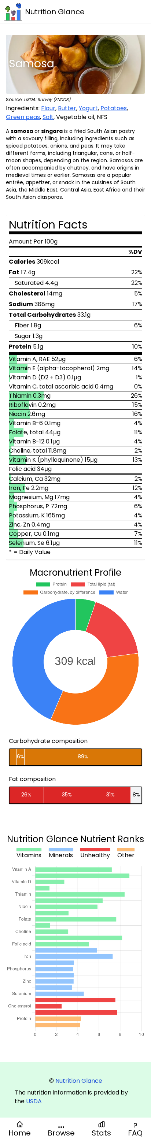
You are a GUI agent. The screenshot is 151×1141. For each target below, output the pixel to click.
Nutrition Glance (78, 1081)
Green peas (23, 117)
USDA (34, 1101)
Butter (67, 108)
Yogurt (88, 108)
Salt (48, 117)
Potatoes (113, 108)
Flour (48, 108)
